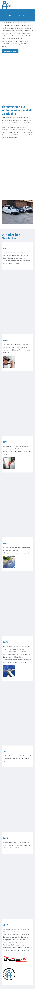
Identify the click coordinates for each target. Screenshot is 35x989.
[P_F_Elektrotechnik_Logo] (9, 1)
